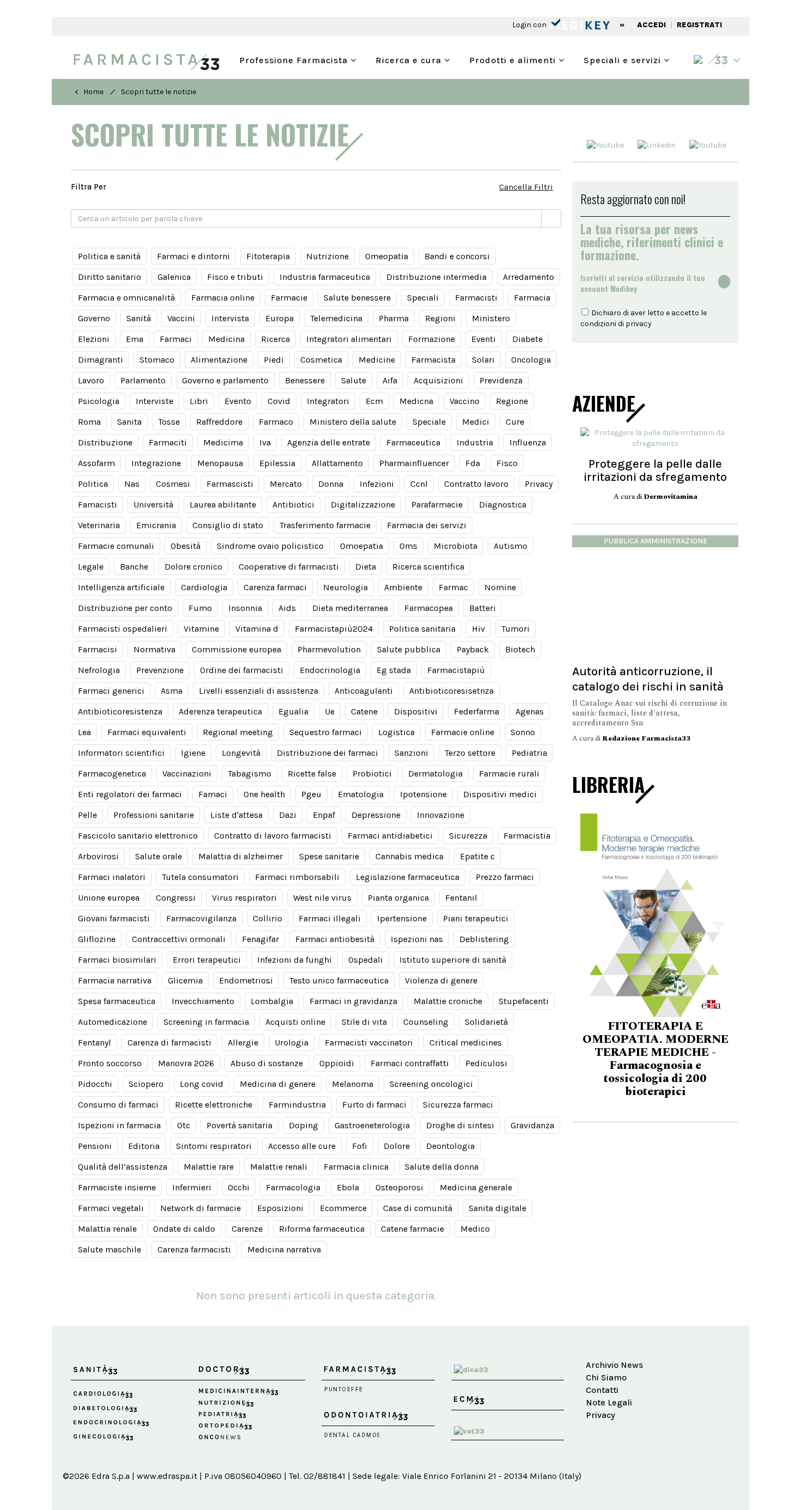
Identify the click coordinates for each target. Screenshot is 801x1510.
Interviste (154, 401)
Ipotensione (423, 794)
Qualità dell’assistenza (122, 1166)
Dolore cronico (193, 566)
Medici (475, 422)
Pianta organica (398, 897)
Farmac (453, 587)
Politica (93, 484)
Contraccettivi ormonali (179, 939)
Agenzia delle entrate (328, 442)
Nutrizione (327, 256)
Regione (512, 401)
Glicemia (185, 980)
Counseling (425, 1022)
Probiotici (372, 773)
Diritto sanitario (109, 277)
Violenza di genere (441, 980)
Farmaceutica (413, 442)
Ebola (348, 1187)
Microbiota (455, 546)
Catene (364, 711)
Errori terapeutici (207, 960)
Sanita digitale (497, 1208)
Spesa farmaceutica (116, 1001)
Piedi (274, 359)
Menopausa (220, 463)
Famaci (212, 794)
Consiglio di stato (227, 525)
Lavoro (91, 380)
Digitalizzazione (363, 504)
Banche (134, 566)
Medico (475, 1229)
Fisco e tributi (235, 277)
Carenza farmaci (275, 587)
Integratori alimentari (349, 339)
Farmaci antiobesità (334, 939)
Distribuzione (105, 442)
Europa (279, 318)
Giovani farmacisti (114, 918)
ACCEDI (651, 24)
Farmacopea (428, 608)
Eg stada (394, 670)
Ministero (491, 318)
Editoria (144, 1146)
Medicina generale (476, 1187)
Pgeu (311, 794)
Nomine (500, 587)
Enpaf (324, 815)
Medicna (416, 401)
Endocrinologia (330, 670)
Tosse (169, 422)
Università (153, 504)
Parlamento (143, 380)
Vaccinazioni (186, 773)
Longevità (241, 753)
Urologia (291, 1042)
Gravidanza (532, 1125)
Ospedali (365, 960)
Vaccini (181, 318)
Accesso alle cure (302, 1146)
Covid (279, 401)
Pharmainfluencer (414, 463)
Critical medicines (465, 1042)
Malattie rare (209, 1166)
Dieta (365, 566)
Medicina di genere (277, 1084)
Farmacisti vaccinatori (369, 1042)
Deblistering (484, 939)
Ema (134, 339)
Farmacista (433, 359)
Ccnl (419, 484)
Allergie (243, 1042)
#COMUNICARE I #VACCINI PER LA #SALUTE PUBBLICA (655, 1062)
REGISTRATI (699, 24)
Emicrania (156, 525)
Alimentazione (219, 359)
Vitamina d (256, 628)
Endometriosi (246, 980)
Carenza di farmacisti (169, 1042)
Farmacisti (476, 297)
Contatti (602, 1390)
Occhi (239, 1187)
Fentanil (461, 897)
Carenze (247, 1229)
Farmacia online (222, 297)
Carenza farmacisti (194, 1249)
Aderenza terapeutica (220, 711)
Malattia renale (107, 1229)
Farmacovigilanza (201, 918)
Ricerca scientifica (428, 566)
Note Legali (609, 1402)
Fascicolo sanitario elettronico (138, 835)
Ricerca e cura (409, 59)
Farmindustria (297, 1104)
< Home (89, 91)
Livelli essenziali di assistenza (258, 691)
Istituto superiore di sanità (452, 960)
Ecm (374, 401)
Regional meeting (238, 732)
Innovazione (440, 815)
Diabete (527, 339)
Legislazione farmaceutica (407, 877)
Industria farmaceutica (325, 277)
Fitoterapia (268, 256)
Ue (330, 711)
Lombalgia (272, 1001)
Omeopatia (386, 256)
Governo (94, 318)
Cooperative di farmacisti (289, 566)
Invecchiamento (203, 1001)
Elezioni (94, 339)
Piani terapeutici (475, 918)
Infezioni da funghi (294, 960)
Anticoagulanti (364, 691)
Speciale (429, 422)
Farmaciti (168, 442)
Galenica (174, 277)
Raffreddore (219, 422)
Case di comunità (417, 1208)
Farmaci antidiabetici (390, 835)
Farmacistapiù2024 (334, 628)
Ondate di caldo (184, 1229)
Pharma (394, 318)
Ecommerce (343, 1208)
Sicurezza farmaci (458, 1104)
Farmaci (176, 339)
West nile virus (322, 897)
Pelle (87, 815)
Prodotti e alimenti (514, 59)
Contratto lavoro (476, 484)
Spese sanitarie (329, 856)
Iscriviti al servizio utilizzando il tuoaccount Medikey (642, 283)
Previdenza (501, 380)
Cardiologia (204, 587)
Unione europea (108, 897)
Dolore (397, 1146)
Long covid (201, 1084)
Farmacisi (97, 649)
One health (264, 794)
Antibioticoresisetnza (451, 691)
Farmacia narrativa (114, 980)
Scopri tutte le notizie (158, 91)
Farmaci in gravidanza (353, 1001)
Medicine (377, 359)
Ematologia (361, 794)
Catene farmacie (412, 1229)
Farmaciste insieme (117, 1187)
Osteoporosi (399, 1187)
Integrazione (156, 463)
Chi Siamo (606, 1377)
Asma (172, 691)
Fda (472, 463)
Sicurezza (468, 835)
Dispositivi (416, 711)
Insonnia (245, 608)
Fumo (200, 608)
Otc (183, 1125)
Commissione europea (236, 649)
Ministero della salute (353, 422)
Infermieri (191, 1187)
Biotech (520, 649)
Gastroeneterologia (372, 1125)
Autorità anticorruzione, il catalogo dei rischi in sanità (648, 679)
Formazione (431, 339)
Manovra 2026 (186, 1063)
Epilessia (277, 463)
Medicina (226, 339)
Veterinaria (99, 525)
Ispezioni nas (417, 939)
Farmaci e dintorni (193, 256)
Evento (237, 401)
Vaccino (465, 401)
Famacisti (97, 504)
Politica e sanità (109, 256)
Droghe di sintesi (460, 1125)
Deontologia (450, 1146)
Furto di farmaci (374, 1104)
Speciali (423, 297)
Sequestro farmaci (325, 732)
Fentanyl (94, 1042)
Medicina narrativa (284, 1249)
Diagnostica (502, 504)
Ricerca (275, 339)
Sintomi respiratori (214, 1146)
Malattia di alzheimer (240, 856)
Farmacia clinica (356, 1166)
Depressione (375, 815)
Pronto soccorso (110, 1063)
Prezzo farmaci (505, 877)
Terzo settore (470, 753)
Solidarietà (486, 1022)
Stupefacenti (524, 1001)
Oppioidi (336, 1063)
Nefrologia (99, 670)
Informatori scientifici (121, 753)
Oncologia (531, 359)
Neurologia (345, 587)
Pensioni (95, 1146)
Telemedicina (336, 318)
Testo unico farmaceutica (339, 980)
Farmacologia (293, 1187)
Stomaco (156, 359)
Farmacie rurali (509, 773)
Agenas (529, 711)
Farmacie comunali (116, 546)
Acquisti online (295, 1022)
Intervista (230, 318)
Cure (515, 422)
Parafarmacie (437, 504)
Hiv (478, 628)
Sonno (523, 732)
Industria (475, 442)
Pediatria (529, 753)
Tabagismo (249, 773)
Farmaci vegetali (111, 1208)
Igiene (193, 753)
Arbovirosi (98, 856)
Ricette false (312, 773)
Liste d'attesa (236, 815)
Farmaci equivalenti (146, 732)
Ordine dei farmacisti (241, 670)
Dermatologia (435, 773)
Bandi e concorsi (457, 256)
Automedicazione (112, 1022)
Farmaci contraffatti (410, 1063)
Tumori (515, 628)
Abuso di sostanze (266, 1063)
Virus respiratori (244, 897)
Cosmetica (321, 359)
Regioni (440, 318)
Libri (199, 401)
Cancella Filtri (526, 187)
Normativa (154, 649)
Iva (265, 442)
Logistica (396, 732)
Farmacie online (462, 732)
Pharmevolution (329, 649)
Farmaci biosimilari (117, 960)
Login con (530, 24)
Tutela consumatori (200, 877)
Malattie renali (278, 1166)
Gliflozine (97, 939)
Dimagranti (100, 359)
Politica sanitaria (422, 628)
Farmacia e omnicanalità (126, 297)
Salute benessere (357, 297)
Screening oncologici (431, 1084)
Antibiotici (293, 504)
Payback (473, 649)
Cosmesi (173, 484)
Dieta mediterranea (350, 608)
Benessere (305, 380)
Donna (330, 484)
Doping (303, 1125)
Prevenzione (160, 670)
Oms (408, 546)
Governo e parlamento (225, 380)
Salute (353, 380)
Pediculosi (486, 1063)
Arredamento (528, 277)
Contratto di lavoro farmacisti (272, 835)
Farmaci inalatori (111, 877)
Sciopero (146, 1084)
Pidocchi (95, 1084)
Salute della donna (441, 1166)
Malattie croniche (448, 1001)
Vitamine (201, 628)
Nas (131, 484)
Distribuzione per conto (125, 608)
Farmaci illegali (330, 918)
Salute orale (158, 856)
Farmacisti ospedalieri (122, 628)
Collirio (267, 918)
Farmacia (532, 297)
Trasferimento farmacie (325, 525)
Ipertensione (402, 918)
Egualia (293, 711)
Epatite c (477, 856)
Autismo (510, 546)
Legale (91, 566)
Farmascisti (230, 484)
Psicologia (98, 401)
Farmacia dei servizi (426, 525)
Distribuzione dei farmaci (327, 753)
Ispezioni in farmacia (119, 1125)
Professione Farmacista (294, 59)
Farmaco (276, 422)
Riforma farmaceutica (322, 1229)
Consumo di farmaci (118, 1104)
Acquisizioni (438, 380)
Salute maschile (109, 1249)
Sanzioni (411, 753)
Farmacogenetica (112, 773)
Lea (84, 732)
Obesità (186, 546)
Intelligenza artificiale (121, 587)
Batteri (482, 608)
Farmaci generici (111, 691)
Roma (89, 422)
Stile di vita (364, 1022)
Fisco (507, 463)
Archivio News (614, 1365)
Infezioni (377, 484)
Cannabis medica (409, 856)
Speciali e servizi (624, 59)
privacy (639, 323)
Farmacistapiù (456, 670)
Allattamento (337, 463)
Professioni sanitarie (153, 815)
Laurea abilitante (223, 504)
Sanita (129, 422)
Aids (287, 608)
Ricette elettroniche (213, 1104)
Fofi (359, 1146)
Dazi (287, 815)
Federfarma (476, 711)
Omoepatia (361, 546)
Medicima (223, 442)
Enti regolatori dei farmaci (130, 794)
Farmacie (289, 297)
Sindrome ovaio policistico (270, 546)
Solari (483, 359)
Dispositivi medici (500, 794)
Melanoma (352, 1084)
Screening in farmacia (206, 1022)
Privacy (539, 484)
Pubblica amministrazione (655, 541)
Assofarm (96, 463)
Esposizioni (280, 1208)
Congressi (176, 897)
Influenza (527, 442)
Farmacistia (526, 835)
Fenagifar (260, 939)
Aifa (390, 380)
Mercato (286, 484)
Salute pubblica (408, 649)
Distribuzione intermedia (436, 277)
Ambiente (403, 587)
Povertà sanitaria (239, 1125)
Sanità (138, 318)
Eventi (483, 339)
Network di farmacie (200, 1208)
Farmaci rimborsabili (297, 877)
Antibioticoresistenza (120, 711)
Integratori (328, 401)
